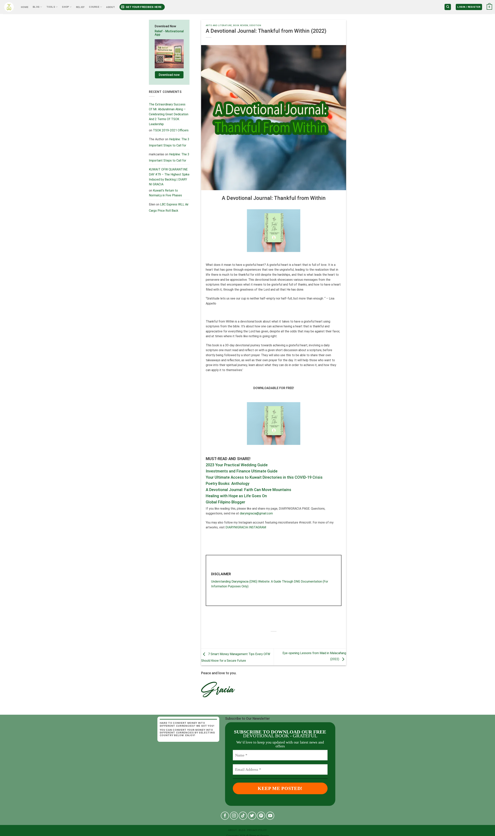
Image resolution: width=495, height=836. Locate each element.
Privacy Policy (257, 830)
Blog (36, 6)
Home (24, 7)
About (110, 7)
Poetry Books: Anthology (227, 483)
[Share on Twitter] (270, 638)
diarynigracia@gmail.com (256, 513)
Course (94, 6)
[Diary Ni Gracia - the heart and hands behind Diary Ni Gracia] (9, 7)
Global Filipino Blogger (225, 502)
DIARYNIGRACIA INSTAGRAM (245, 527)
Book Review (240, 25)
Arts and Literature (219, 25)
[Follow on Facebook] (225, 816)
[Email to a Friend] (277, 638)
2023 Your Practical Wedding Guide (237, 465)
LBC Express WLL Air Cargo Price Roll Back (169, 207)
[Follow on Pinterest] (261, 816)
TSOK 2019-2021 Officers (171, 130)
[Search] (448, 7)
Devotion (255, 25)
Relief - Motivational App (169, 33)
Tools (50, 6)
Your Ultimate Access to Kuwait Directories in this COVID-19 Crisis (264, 477)
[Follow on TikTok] (243, 816)
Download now (169, 75)
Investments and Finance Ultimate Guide (241, 471)
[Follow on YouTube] (270, 816)
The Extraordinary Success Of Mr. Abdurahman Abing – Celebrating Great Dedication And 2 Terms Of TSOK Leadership (168, 114)
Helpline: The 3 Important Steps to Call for (169, 142)
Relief (80, 7)
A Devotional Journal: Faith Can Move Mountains (248, 489)
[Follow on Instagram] (234, 816)
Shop (65, 6)
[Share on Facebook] (263, 638)
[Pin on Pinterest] (284, 638)
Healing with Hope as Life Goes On (236, 496)
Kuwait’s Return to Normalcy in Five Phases (165, 193)
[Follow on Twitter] (252, 816)
